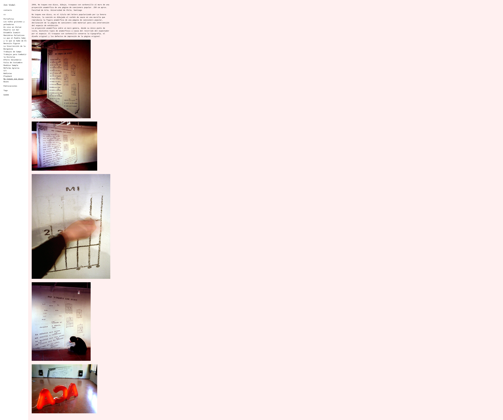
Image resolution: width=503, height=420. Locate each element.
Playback (8, 76)
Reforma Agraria (11, 68)
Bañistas (8, 74)
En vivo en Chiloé (12, 27)
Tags (6, 91)
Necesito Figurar (12, 44)
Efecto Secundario (12, 60)
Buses (6, 82)
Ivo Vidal (9, 5)
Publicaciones (10, 86)
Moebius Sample (11, 65)
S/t (5, 71)
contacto (8, 10)
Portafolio (9, 19)
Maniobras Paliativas (14, 35)
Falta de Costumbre (13, 63)
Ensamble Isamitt (12, 33)
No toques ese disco (13, 79)
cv (5, 15)
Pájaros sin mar (11, 30)
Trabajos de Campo (12, 52)
